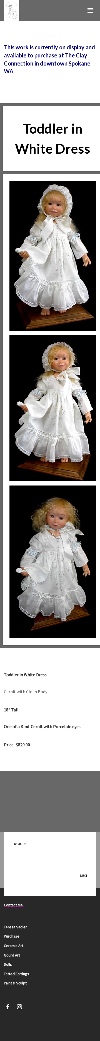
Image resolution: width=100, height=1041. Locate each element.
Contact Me (13, 904)
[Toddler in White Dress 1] (52, 562)
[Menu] (90, 10)
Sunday (81, 879)
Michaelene (23, 848)
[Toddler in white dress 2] (52, 408)
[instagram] (19, 1008)
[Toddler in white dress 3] (52, 255)
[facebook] (8, 1008)
